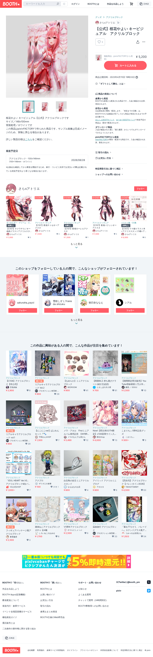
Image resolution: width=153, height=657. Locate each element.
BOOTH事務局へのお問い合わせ (93, 606)
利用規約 (40, 650)
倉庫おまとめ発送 (48, 611)
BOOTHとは (93, 4)
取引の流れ (103, 152)
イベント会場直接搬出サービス (17, 611)
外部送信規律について (109, 650)
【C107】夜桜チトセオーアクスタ (47, 226)
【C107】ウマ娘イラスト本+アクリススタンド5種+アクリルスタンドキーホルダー (133, 229)
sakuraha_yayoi (25, 302)
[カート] (118, 22)
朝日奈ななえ (96, 302)
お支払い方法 (104, 158)
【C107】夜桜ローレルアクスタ (76, 229)
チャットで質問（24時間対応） (93, 600)
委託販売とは (8, 623)
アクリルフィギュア (43, 223)
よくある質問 (84, 594)
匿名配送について (10, 600)
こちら (28, 139)
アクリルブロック (114, 17)
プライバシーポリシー (89, 650)
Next (85, 56)
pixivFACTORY (101, 139)
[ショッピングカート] (131, 4)
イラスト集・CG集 (128, 223)
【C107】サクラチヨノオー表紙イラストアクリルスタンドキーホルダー (18, 229)
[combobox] (42, 3)
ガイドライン (72, 650)
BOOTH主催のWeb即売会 (52, 617)
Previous (8, 56)
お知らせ (82, 589)
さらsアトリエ (29, 189)
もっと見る (76, 320)
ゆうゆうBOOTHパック (125, 120)
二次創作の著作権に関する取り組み (19, 628)
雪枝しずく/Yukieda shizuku (62, 303)
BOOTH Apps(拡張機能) (13, 594)
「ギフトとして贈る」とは (110, 83)
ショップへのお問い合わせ (107, 174)
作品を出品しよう (115, 4)
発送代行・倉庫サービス (13, 606)
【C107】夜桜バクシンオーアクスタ (104, 226)
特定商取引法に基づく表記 (107, 168)
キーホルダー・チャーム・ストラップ (19, 223)
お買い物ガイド (47, 594)
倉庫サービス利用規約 (56, 650)
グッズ (98, 17)
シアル (128, 302)
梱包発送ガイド (9, 617)
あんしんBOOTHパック (104, 120)
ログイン (75, 4)
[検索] (58, 4)
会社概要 (31, 650)
